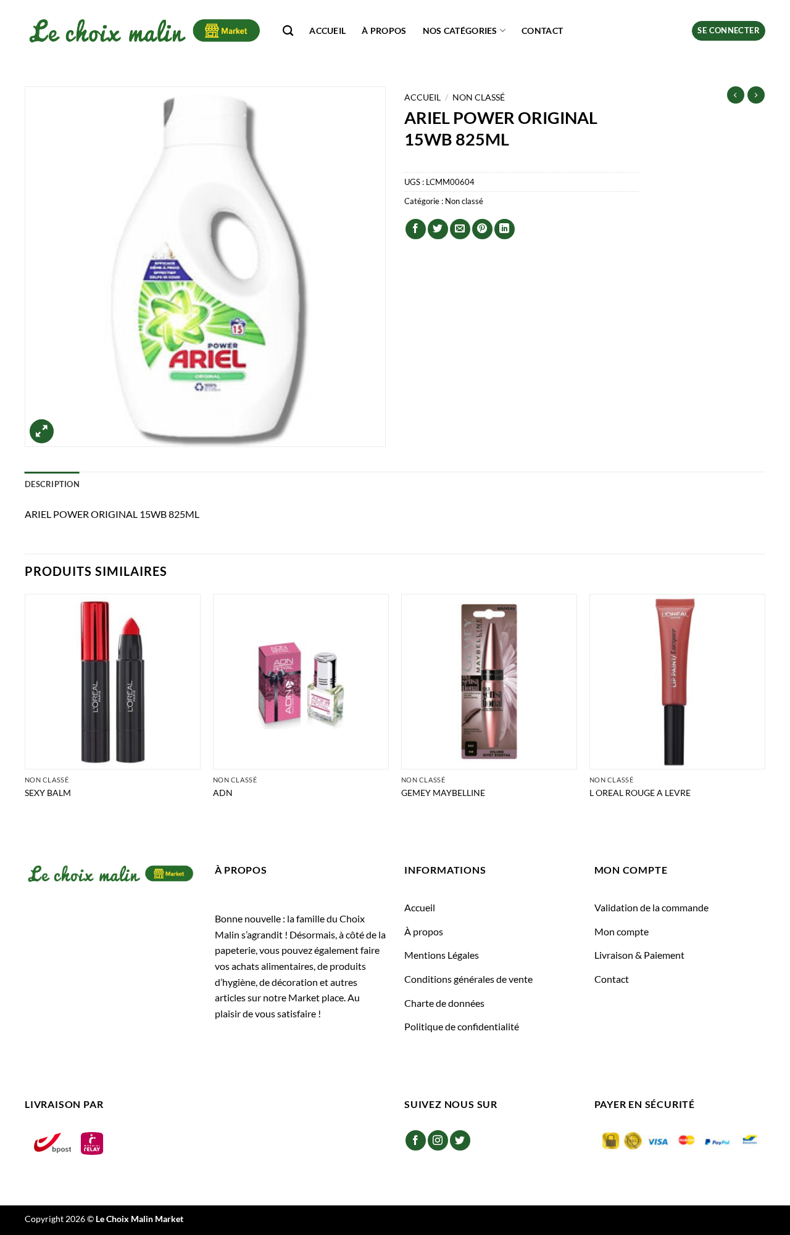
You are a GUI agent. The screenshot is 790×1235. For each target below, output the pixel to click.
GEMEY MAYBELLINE (443, 792)
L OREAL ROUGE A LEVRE (640, 792)
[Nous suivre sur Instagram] (438, 1140)
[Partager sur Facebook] (415, 229)
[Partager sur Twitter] (438, 229)
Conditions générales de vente (468, 979)
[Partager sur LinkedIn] (504, 229)
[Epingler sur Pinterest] (482, 229)
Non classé (478, 97)
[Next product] (735, 95)
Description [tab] (52, 484)
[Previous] (25, 708)
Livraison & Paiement (639, 955)
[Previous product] (756, 95)
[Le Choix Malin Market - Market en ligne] (144, 30)
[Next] (764, 708)
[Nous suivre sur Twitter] (460, 1140)
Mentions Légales (441, 955)
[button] (728, 31)
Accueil (327, 30)
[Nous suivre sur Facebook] (415, 1140)
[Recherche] (288, 31)
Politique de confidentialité (461, 1026)
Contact (542, 30)
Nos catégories (460, 30)
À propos (384, 30)
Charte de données (444, 1003)
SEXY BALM (48, 792)
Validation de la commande (651, 907)
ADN (223, 792)
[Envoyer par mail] (460, 229)
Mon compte (621, 931)
